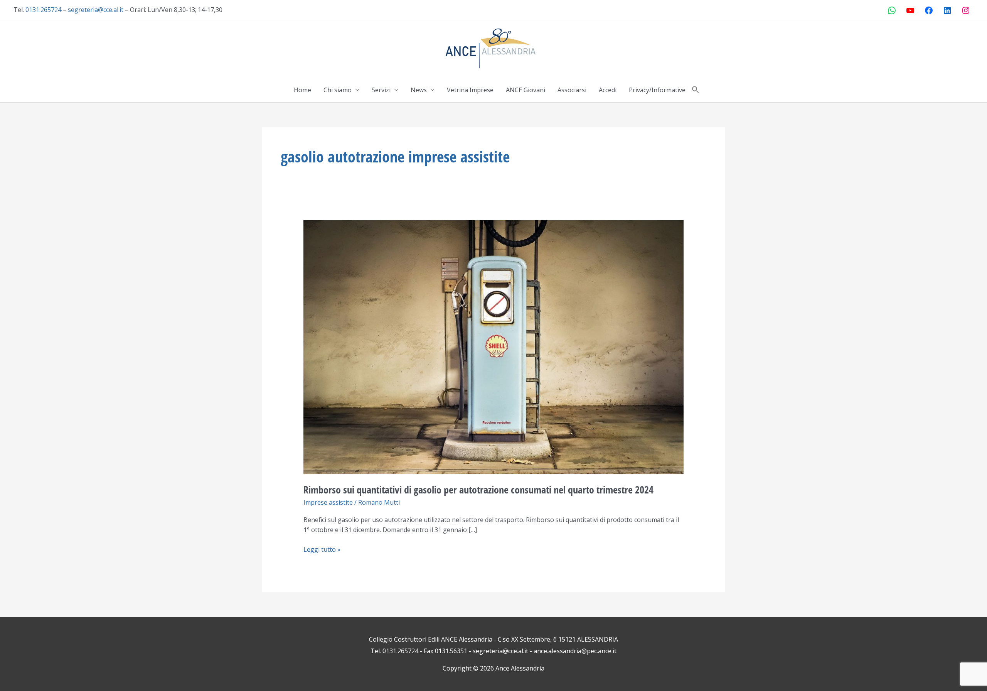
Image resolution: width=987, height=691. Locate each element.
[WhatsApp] (891, 10)
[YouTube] (910, 10)
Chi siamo (337, 90)
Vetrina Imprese (470, 90)
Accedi (607, 90)
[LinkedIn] (947, 10)
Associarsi (572, 90)
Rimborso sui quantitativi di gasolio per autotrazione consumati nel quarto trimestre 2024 (478, 490)
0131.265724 (43, 9)
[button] (695, 90)
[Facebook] (928, 10)
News (419, 90)
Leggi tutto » (321, 549)
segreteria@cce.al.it (95, 9)
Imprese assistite (328, 502)
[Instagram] (965, 10)
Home (302, 90)
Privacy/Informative (657, 90)
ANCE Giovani (525, 90)
